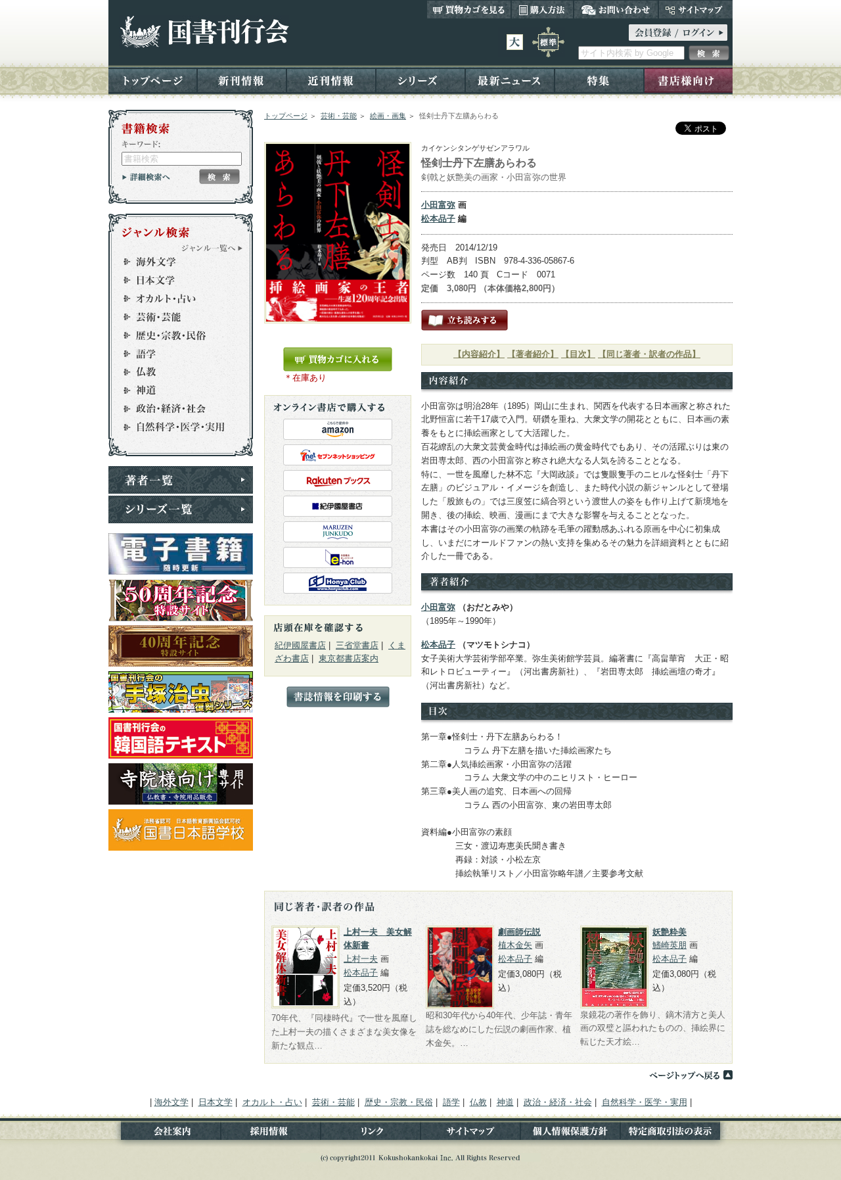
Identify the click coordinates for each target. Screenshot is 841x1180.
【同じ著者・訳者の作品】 (649, 354)
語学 (175, 353)
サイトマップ (695, 9)
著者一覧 (180, 480)
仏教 (175, 372)
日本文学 (175, 280)
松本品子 (438, 219)
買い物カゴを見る (469, 9)
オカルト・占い (175, 298)
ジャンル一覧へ (212, 247)
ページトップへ (690, 1074)
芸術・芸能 (339, 116)
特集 (599, 80)
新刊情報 (241, 80)
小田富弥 (438, 205)
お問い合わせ (616, 9)
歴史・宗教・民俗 (175, 335)
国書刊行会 (204, 32)
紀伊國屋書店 (300, 645)
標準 (548, 42)
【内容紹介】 (479, 354)
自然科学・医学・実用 (175, 427)
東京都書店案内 (348, 658)
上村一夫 (361, 959)
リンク (370, 1133)
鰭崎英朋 (669, 945)
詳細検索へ (146, 176)
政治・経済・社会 (175, 409)
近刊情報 (331, 80)
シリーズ (420, 80)
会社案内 (164, 1133)
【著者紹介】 (532, 354)
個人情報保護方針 (570, 1133)
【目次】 (578, 354)
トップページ (152, 80)
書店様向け (688, 80)
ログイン (678, 32)
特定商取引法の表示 (676, 1133)
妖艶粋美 (669, 932)
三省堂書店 (357, 645)
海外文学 (175, 261)
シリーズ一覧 (180, 509)
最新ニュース (510, 80)
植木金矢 (515, 945)
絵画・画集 (388, 116)
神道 (175, 390)
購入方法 (542, 9)
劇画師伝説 (519, 932)
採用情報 (271, 1133)
